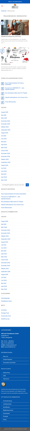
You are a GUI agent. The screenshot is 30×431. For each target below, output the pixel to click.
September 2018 (5, 162)
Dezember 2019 (5, 121)
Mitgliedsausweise (8, 410)
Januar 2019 (4, 150)
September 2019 (5, 130)
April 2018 (4, 177)
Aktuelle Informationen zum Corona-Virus (16, 97)
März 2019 (4, 147)
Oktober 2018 (5, 159)
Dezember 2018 (5, 153)
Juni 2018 (4, 171)
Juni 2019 (4, 138)
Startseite (3, 11)
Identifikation (6, 407)
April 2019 (4, 144)
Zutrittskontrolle (7, 404)
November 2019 (5, 124)
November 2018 (5, 156)
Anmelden (4, 310)
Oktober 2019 (5, 127)
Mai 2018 (3, 174)
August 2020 (4, 112)
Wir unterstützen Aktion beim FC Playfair (16, 93)
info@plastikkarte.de (11, 345)
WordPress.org (5, 319)
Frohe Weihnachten (10, 101)
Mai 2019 (3, 141)
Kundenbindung (7, 401)
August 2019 (4, 132)
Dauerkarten (6, 413)
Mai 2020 (3, 115)
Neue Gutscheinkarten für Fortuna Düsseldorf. (14, 83)
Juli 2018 (3, 168)
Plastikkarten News (6, 301)
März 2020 (4, 118)
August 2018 (4, 165)
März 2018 (4, 180)
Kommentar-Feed (6, 316)
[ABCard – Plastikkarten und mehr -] (15, 6)
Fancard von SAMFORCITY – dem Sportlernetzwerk (14, 88)
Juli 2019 (3, 135)
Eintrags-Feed (5, 313)
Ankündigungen (5, 298)
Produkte (5, 416)
